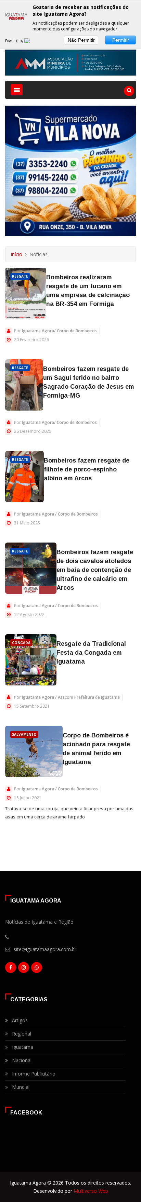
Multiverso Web (91, 1191)
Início (16, 254)
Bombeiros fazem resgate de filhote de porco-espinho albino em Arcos (86, 469)
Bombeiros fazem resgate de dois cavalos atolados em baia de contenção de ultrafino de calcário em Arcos (94, 570)
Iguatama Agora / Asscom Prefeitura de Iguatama (71, 697)
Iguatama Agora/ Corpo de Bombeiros (59, 331)
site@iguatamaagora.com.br (45, 949)
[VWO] (31, 40)
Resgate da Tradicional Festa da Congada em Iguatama (91, 652)
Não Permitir (81, 40)
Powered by (14, 40)
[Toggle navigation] (17, 89)
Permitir (120, 40)
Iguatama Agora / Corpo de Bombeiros (60, 514)
